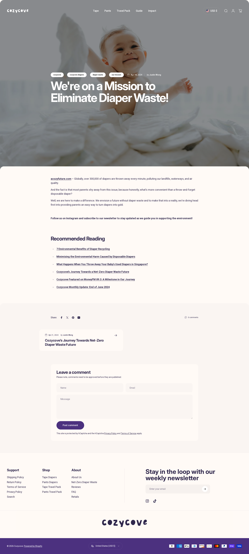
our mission (116, 75)
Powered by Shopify (33, 546)
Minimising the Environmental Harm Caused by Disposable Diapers (95, 256)
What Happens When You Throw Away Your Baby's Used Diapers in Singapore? (102, 264)
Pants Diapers (50, 482)
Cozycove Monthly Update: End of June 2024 (83, 287)
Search (11, 496)
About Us (76, 477)
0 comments (193, 317)
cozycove (57, 75)
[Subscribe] (205, 489)
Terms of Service (128, 433)
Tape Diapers (49, 477)
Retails (75, 496)
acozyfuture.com (61, 178)
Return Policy (14, 482)
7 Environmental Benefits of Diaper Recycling (83, 248)
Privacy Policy (110, 433)
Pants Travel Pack (52, 491)
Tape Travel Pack (51, 487)
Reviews (76, 487)
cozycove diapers (77, 75)
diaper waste (98, 75)
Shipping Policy (15, 477)
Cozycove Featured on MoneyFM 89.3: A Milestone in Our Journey (95, 279)
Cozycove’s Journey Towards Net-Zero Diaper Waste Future (74, 342)
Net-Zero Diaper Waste (84, 482)
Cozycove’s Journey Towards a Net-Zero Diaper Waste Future (92, 271)
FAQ (73, 491)
